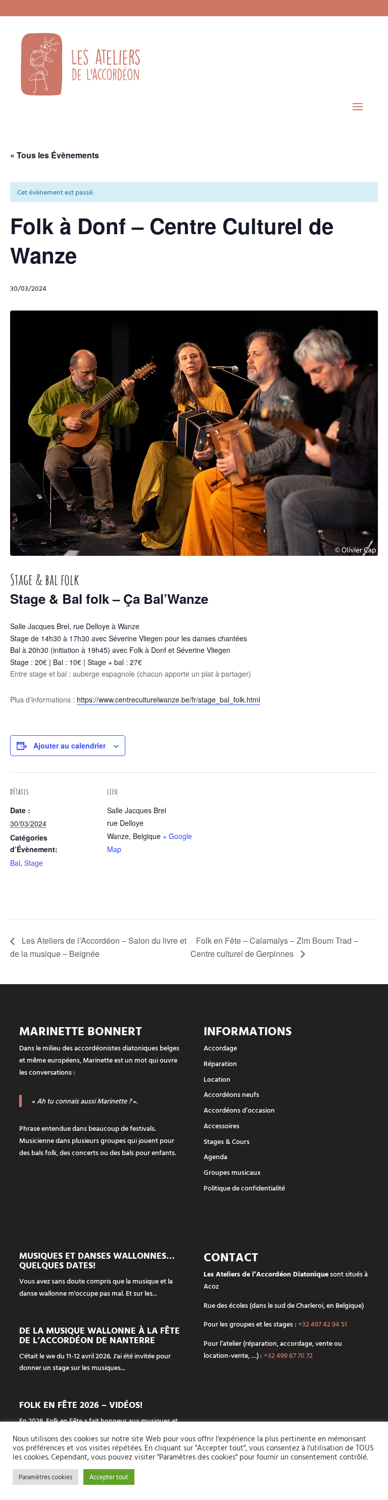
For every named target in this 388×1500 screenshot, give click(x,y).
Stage (33, 863)
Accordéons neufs (231, 1094)
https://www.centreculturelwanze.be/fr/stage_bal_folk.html (168, 699)
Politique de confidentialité (244, 1187)
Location (217, 1079)
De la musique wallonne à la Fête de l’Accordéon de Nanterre (99, 1335)
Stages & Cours (227, 1141)
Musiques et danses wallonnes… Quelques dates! (97, 1260)
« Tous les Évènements (54, 155)
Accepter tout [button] (108, 1477)
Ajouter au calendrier (69, 745)
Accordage (220, 1047)
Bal (15, 863)
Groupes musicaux (232, 1172)
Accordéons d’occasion (239, 1110)
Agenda (215, 1156)
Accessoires (221, 1125)
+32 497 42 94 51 (322, 1323)
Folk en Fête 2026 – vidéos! (80, 1404)
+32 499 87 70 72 (288, 1355)
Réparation (220, 1063)
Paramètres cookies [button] (45, 1477)
